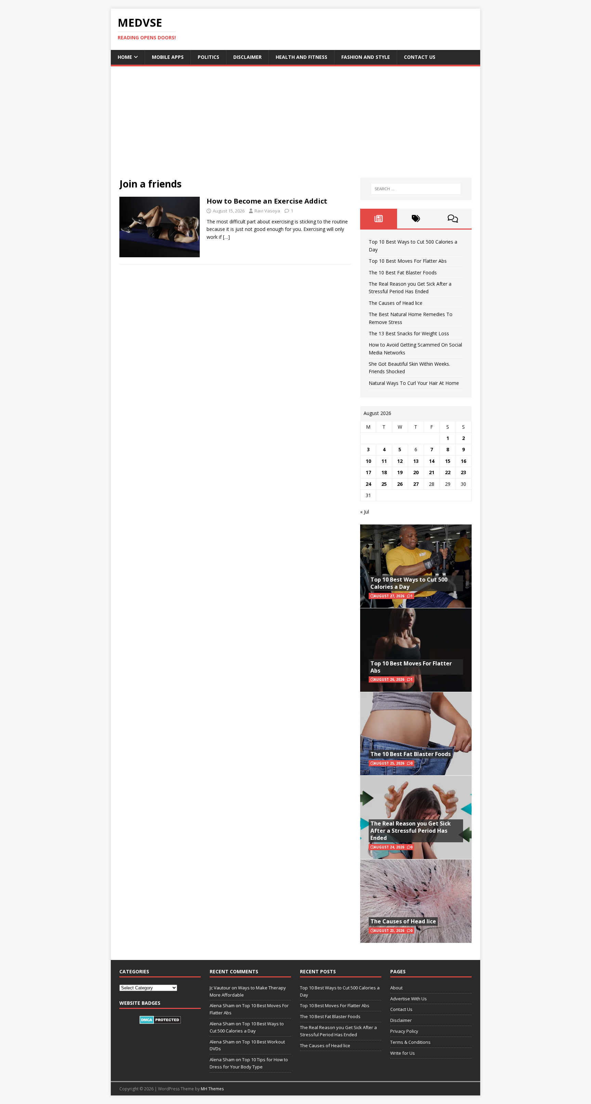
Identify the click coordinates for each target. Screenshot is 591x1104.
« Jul (364, 511)
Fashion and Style (365, 57)
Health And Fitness (301, 57)
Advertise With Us (408, 999)
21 (431, 472)
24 (368, 484)
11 (384, 461)
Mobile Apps (168, 57)
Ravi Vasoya (267, 211)
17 (368, 472)
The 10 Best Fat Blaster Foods (403, 272)
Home (125, 57)
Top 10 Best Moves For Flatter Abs (408, 261)
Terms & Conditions (410, 1042)
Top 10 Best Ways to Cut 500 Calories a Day (408, 583)
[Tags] (415, 219)
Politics (208, 57)
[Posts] (378, 219)
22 (447, 472)
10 (368, 461)
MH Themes (212, 1089)
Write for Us (402, 1053)
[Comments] (453, 219)
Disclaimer (247, 57)
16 (463, 461)
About (396, 988)
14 (431, 461)
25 (384, 484)
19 (400, 472)
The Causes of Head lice (395, 303)
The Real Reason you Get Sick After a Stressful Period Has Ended (410, 831)
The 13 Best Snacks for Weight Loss (409, 333)
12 (400, 461)
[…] (226, 237)
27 (416, 484)
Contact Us (419, 57)
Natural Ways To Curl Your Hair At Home (414, 383)
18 (384, 472)
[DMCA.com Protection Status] (160, 1020)
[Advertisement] (295, 126)
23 (463, 472)
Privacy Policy (404, 1031)
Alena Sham (222, 1059)
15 (447, 461)
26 (400, 484)
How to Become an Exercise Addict (267, 201)
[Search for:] (416, 189)
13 (416, 461)
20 (416, 472)
